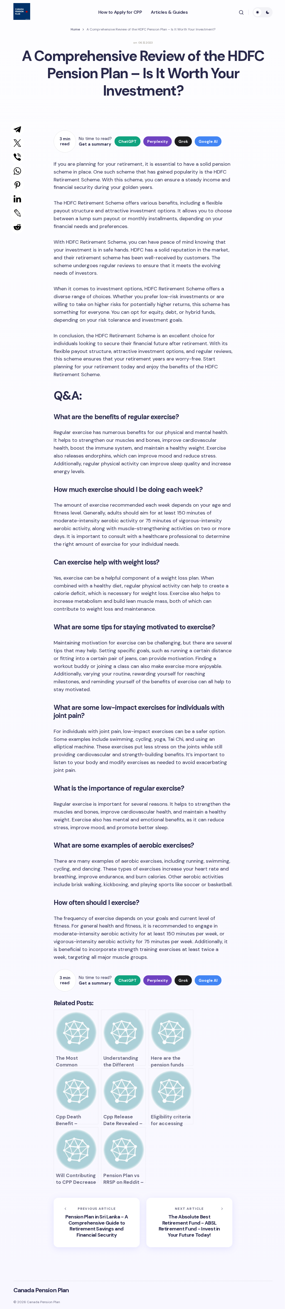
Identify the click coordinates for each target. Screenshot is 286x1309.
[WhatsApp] (15, 171)
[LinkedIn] (15, 199)
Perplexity (157, 141)
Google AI (208, 141)
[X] (15, 143)
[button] (241, 12)
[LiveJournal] (15, 213)
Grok (183, 141)
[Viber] (15, 157)
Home (75, 29)
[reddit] (15, 227)
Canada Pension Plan (41, 1290)
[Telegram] (15, 129)
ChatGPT (127, 141)
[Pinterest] (15, 185)
